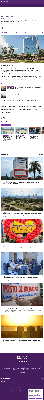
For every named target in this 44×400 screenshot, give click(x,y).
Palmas (12, 16)
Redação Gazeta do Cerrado (8, 27)
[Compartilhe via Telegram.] (33, 32)
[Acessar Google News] (26, 362)
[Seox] (22, 393)
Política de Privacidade (25, 387)
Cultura (42, 5)
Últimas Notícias (4, 5)
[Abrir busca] (42, 1)
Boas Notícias (26, 5)
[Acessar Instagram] (19, 362)
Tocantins (10, 5)
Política (14, 5)
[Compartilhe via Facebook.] (16, 32)
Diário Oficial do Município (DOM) (13, 79)
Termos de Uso (17, 387)
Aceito (36, 398)
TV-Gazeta (37, 5)
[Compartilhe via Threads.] (25, 32)
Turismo (32, 5)
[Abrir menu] (1, 1)
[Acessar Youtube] (24, 362)
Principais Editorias (6, 378)
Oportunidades (20, 5)
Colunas (3, 381)
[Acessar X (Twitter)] (17, 362)
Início (2, 16)
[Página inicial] (22, 357)
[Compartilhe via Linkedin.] (42, 32)
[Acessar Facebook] (22, 362)
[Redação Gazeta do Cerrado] (2, 28)
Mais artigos (41, 154)
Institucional (4, 384)
